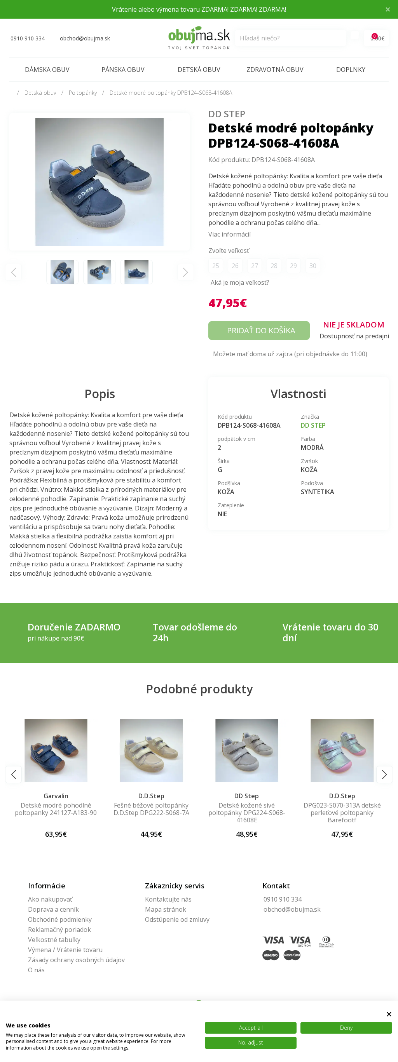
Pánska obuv (123, 69)
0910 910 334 (283, 899)
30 (312, 265)
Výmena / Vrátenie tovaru (65, 949)
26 (235, 265)
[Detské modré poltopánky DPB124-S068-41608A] (99, 181)
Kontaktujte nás (168, 899)
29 (293, 265)
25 (215, 265)
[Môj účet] (355, 35)
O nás (36, 970)
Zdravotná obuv (275, 69)
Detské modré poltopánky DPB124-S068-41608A (171, 92)
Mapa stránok (165, 909)
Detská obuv (199, 69)
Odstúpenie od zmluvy (177, 919)
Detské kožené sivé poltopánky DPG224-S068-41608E (246, 812)
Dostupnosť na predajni (354, 336)
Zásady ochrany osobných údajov (76, 960)
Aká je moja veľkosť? (240, 282)
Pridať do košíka (261, 330)
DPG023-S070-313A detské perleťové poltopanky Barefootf (342, 812)
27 (254, 265)
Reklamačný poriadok (59, 929)
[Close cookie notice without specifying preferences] (389, 1014)
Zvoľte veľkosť (228, 250)
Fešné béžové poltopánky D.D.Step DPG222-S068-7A (151, 809)
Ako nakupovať (50, 899)
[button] (13, 774)
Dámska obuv (47, 69)
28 (274, 265)
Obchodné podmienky (60, 919)
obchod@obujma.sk (292, 909)
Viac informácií (229, 234)
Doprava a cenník (53, 909)
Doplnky (350, 69)
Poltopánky (83, 92)
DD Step (226, 114)
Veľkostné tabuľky (54, 939)
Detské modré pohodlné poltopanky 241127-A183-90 (56, 809)
